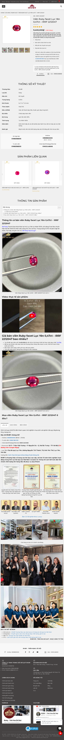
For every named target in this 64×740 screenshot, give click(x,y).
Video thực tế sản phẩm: (12, 211)
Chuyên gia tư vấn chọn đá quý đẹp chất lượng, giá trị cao (28, 634)
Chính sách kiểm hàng (8, 688)
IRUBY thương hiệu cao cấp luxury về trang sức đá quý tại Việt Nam (31, 632)
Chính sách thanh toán (8, 683)
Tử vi (34, 690)
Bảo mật (50, 683)
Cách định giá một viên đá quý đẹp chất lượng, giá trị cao (24, 637)
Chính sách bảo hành (7, 693)
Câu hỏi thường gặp (7, 698)
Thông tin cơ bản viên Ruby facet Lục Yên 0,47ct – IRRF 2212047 (22, 209)
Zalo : (56, 73)
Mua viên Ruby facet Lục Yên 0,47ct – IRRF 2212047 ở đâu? (20, 215)
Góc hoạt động (37, 683)
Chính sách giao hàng (8, 685)
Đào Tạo (45, 1)
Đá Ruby (5, 226)
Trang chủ (36, 680)
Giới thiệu (50, 680)
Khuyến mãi (36, 685)
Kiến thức (54, 1)
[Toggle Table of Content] (58, 207)
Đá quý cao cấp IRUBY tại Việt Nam (19, 635)
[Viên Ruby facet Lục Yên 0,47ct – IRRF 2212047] (4, 50)
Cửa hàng (7, 12)
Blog (49, 685)
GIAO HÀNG (13, 425)
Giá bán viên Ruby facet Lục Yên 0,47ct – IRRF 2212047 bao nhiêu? (23, 213)
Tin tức (37, 1)
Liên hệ (35, 688)
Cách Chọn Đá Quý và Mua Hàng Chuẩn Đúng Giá (23, 455)
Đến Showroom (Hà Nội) (8, 700)
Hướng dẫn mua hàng (8, 695)
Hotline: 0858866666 (13, 652)
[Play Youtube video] (32, 316)
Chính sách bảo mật (7, 680)
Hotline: (40, 74)
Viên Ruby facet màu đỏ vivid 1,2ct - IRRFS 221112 (15, 187)
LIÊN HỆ (4, 425)
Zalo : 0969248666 (53, 652)
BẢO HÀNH (23, 425)
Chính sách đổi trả (7, 690)
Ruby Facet (14, 12)
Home (2, 12)
